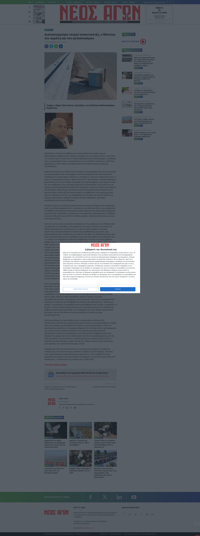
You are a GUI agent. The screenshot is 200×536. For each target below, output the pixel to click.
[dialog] (100, 268)
